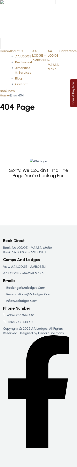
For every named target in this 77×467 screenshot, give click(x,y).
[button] (7, 91)
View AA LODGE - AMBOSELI (24, 267)
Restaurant (23, 62)
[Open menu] (0, 40)
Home (4, 51)
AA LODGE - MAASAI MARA (23, 273)
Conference (68, 51)
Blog (18, 78)
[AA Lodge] (27, 19)
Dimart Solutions (51, 333)
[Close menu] (0, 46)
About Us (16, 51)
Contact (21, 84)
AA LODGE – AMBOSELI (40, 55)
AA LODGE (23, 56)
